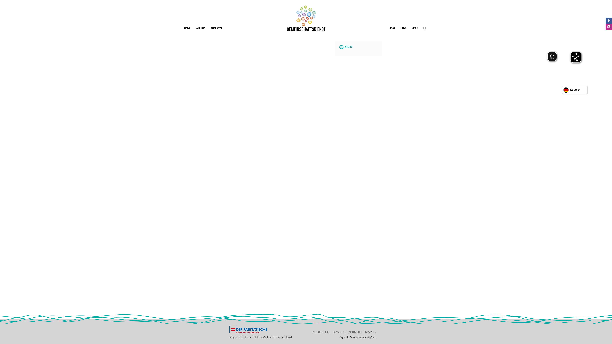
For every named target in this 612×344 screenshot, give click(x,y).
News (415, 28)
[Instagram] (609, 27)
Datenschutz (355, 332)
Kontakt (317, 332)
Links (403, 28)
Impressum (370, 332)
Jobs (392, 28)
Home (187, 28)
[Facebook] (609, 21)
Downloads (339, 332)
